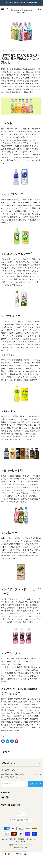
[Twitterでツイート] (7, 741)
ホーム (4, 839)
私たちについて (32, 839)
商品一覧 (12, 839)
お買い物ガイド (21, 842)
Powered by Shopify (21, 847)
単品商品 (21, 839)
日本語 (20, 814)
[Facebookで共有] (3, 741)
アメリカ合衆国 (20, 820)
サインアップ (35, 783)
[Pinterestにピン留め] (16, 741)
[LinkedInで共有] (12, 741)
